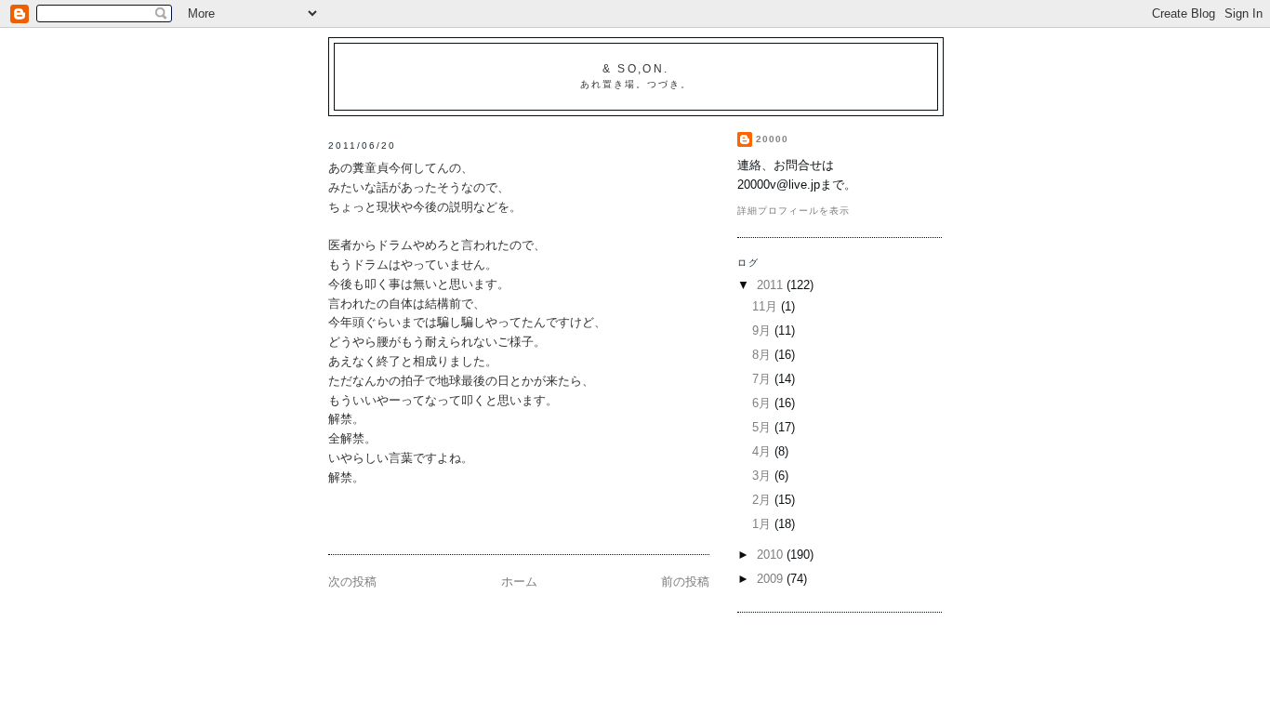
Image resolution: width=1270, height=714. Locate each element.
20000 (772, 139)
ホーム (519, 581)
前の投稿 (685, 581)
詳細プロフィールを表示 (793, 210)
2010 (772, 555)
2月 (763, 500)
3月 (763, 476)
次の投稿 (352, 581)
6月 (763, 403)
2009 (772, 579)
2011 (772, 285)
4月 (763, 451)
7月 (763, 379)
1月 (763, 524)
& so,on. (635, 68)
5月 (763, 427)
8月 (763, 355)
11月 (766, 306)
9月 (763, 330)
